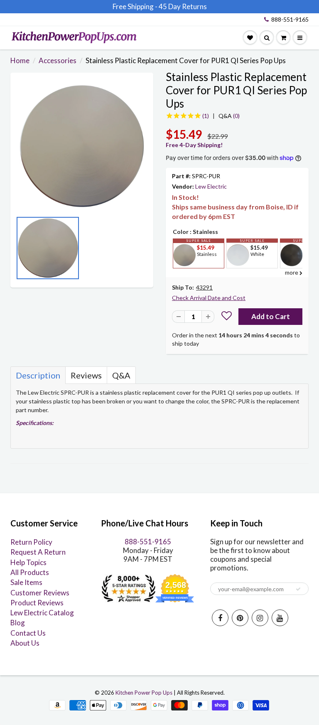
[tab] (38, 375)
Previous (18, 250)
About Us (24, 643)
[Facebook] (220, 617)
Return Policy (31, 542)
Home (19, 60)
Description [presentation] (38, 375)
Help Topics (28, 562)
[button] (226, 317)
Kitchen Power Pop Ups (143, 692)
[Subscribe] (298, 589)
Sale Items (26, 582)
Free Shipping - (135, 6)
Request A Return (38, 552)
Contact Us (28, 633)
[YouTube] (280, 617)
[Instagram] (260, 617)
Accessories (57, 60)
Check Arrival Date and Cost (208, 297)
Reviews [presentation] (86, 375)
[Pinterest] (240, 617)
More (183, 274)
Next (145, 250)
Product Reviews (37, 602)
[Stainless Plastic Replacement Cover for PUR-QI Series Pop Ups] (82, 146)
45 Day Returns (183, 6)
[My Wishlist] (250, 38)
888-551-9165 (290, 19)
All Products (29, 572)
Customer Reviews (39, 592)
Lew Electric (211, 186)
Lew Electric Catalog (42, 612)
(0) (229, 115)
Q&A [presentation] (121, 375)
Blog (17, 622)
